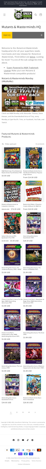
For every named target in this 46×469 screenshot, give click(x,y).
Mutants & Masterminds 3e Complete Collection (10, 205)
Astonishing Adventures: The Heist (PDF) (33, 333)
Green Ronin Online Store (18, 458)
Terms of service (36, 461)
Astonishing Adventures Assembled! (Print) (9, 398)
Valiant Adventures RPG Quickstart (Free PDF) (9, 237)
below (32, 57)
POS (27, 458)
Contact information (24, 464)
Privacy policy (25, 461)
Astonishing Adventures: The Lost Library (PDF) (12, 367)
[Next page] (35, 412)
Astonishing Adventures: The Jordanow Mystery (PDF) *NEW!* (12, 268)
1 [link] (10, 412)
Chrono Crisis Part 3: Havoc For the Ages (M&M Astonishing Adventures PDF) (12, 301)
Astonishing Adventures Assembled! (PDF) (30, 237)
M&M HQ (6, 35)
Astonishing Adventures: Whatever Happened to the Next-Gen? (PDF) (33, 367)
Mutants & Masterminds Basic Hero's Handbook (32, 398)
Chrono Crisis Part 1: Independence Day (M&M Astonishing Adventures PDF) (10, 334)
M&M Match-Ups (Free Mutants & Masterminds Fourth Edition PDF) (12, 172)
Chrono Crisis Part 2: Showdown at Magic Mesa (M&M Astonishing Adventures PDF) (33, 301)
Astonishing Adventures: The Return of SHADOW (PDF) (32, 268)
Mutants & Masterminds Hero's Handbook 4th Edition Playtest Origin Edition (32, 172)
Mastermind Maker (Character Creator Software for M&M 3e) (32, 205)
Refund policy (15, 461)
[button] (4, 14)
